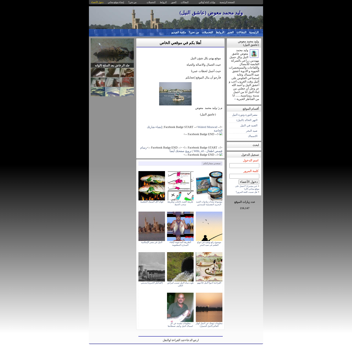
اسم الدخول (250, 160)
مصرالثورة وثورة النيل (244, 114)
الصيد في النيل (248, 125)
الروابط (220, 32)
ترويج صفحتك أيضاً (181, 151)
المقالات (241, 32)
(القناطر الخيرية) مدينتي (152, 282)
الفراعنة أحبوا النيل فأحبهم (209, 282)
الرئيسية (254, 32)
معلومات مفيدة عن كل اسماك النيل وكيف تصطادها (180, 324)
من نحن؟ (194, 32)
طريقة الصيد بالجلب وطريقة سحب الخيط (180, 203)
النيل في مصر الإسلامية (151, 242)
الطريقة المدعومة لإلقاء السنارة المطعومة (180, 243)
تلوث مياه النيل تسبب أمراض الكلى (180, 284)
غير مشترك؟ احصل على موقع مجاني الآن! (247, 187)
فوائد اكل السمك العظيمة (151, 201)
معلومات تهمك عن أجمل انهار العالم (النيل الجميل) (209, 324)
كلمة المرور (250, 171)
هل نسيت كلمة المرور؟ (246, 192)
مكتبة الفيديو (178, 32)
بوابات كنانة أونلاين (207, 2)
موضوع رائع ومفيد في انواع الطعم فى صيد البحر (209, 243)
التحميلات (207, 32)
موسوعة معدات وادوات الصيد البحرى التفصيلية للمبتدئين (209, 203)
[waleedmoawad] (254, 56)
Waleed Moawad (207, 127)
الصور (230, 32)
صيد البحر (251, 130)
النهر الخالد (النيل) (246, 120)
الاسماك (252, 136)
